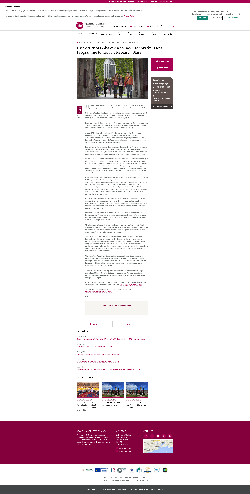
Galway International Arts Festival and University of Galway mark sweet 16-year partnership (111, 339)
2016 (125, 42)
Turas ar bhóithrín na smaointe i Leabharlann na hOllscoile (98, 354)
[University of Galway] (90, 25)
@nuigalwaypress (161, 92)
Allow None (217, 18)
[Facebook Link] (152, 436)
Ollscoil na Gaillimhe (118, 1)
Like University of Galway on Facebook (162, 99)
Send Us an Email (125, 451)
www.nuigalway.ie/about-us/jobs (131, 285)
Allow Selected (233, 18)
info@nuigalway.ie (162, 84)
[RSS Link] (170, 436)
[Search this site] (171, 26)
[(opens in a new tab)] (95, 471)
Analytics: (229, 14)
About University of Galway (90, 42)
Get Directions (125, 448)
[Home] (77, 42)
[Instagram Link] (146, 436)
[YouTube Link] (158, 436)
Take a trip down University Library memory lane (95, 347)
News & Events (106, 42)
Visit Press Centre (160, 106)
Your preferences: (214, 14)
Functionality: (197, 14)
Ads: (239, 14)
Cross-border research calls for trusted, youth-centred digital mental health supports (108, 369)
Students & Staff (166, 1)
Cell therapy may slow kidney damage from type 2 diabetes (98, 362)
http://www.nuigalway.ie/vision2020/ (98, 292)
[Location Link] (158, 452)
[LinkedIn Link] (164, 436)
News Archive (117, 42)
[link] (94, 470)
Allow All (203, 18)
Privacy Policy (129, 16)
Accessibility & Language (148, 1)
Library (132, 1)
